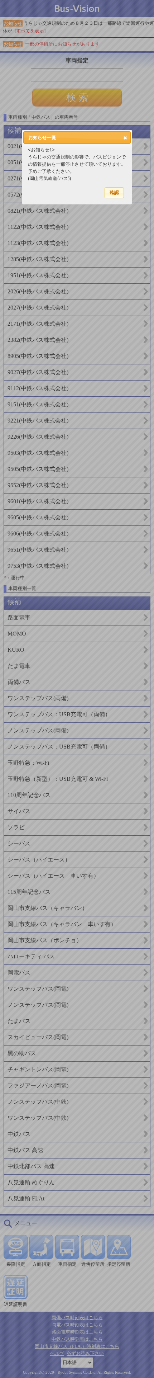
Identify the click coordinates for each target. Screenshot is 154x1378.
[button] (125, 137)
